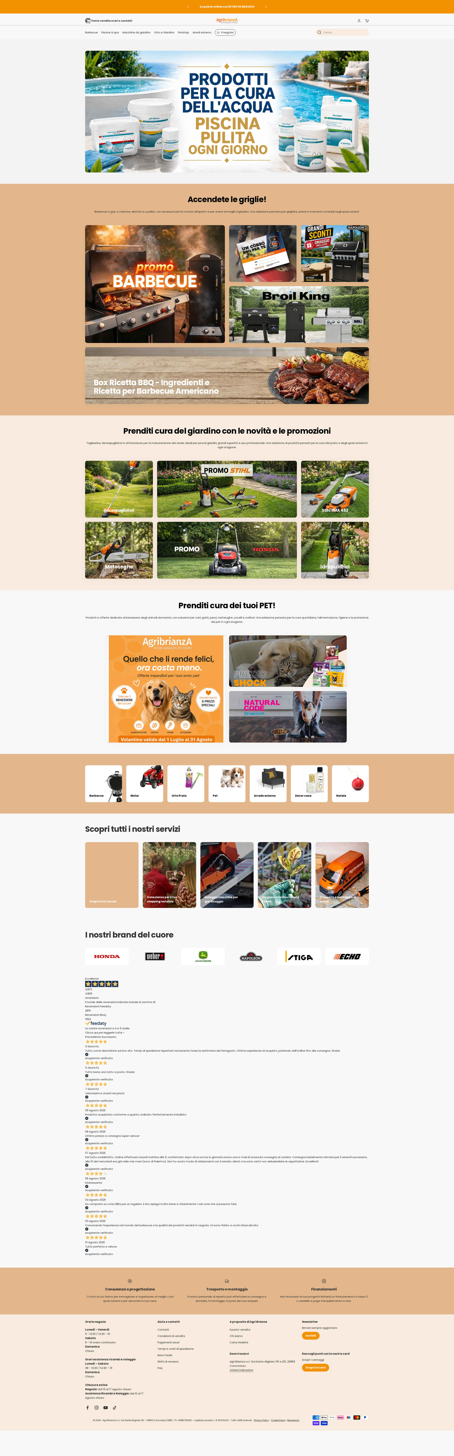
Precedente (93, 1043)
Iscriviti (311, 1342)
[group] (227, 114)
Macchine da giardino (136, 32)
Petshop (183, 32)
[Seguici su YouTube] (105, 1413)
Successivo (109, 1043)
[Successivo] (266, 6)
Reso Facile (164, 1361)
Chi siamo (236, 1342)
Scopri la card (316, 1373)
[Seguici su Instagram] (96, 1413)
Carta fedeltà (239, 1348)
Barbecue (91, 32)
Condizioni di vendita (171, 1342)
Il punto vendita (240, 1335)
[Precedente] (187, 6)
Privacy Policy (261, 1426)
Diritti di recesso (168, 1367)
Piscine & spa (110, 32)
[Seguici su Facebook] (87, 1413)
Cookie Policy (278, 1426)
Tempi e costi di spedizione (175, 1355)
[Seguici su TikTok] (114, 1413)
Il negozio (227, 32)
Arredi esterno (202, 32)
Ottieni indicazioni (241, 1376)
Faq (159, 1374)
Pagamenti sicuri (168, 1348)
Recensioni (293, 1426)
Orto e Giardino (164, 32)
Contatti (163, 1335)
